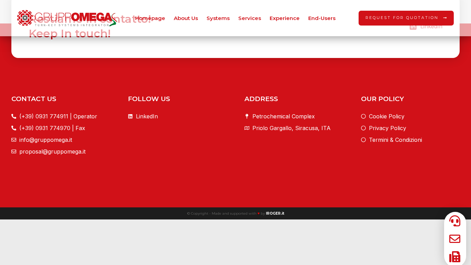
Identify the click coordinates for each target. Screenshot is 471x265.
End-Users (321, 18)
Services (249, 18)
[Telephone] (453, 256)
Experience (285, 18)
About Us (186, 18)
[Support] (453, 220)
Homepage (150, 18)
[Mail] (453, 238)
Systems (218, 18)
